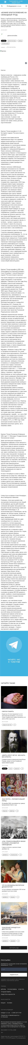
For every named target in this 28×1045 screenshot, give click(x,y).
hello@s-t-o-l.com (5, 1012)
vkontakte (9, 1002)
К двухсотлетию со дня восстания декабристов (11, 848)
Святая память (8, 711)
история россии (5, 43)
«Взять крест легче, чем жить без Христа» (13, 756)
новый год (12, 810)
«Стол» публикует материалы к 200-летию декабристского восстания (13, 890)
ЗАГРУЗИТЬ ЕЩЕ (14, 947)
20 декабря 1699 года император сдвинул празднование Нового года (13, 804)
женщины (13, 897)
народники (13, 940)
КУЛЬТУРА (21, 989)
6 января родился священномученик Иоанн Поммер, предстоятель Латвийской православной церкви (14, 761)
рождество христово (7, 724)
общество (5, 810)
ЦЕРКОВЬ (3, 989)
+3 (14, 724)
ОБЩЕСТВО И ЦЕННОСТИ (8, 994)
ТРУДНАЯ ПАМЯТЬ (6, 991)
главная (3, 47)
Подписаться (14, 974)
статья (10, 768)
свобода (20, 40)
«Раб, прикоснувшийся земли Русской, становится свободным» (13, 843)
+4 (18, 940)
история (3, 40)
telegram (3, 1002)
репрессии (16, 768)
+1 (20, 854)
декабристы (5, 854)
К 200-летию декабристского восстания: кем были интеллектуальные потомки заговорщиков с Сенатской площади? (13, 933)
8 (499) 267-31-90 (16, 1012)
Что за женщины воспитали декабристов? (13, 886)
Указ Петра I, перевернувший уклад (13, 800)
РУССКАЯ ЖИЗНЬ (11, 47)
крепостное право (12, 40)
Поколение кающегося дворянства (11, 928)
